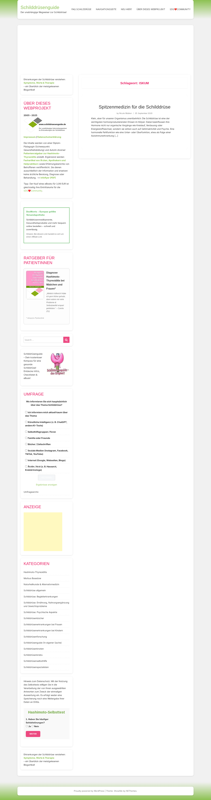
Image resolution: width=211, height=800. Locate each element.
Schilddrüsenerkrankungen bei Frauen (43, 624)
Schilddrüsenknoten (34, 648)
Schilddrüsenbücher (34, 618)
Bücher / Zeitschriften (39, 444)
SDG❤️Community (180, 9)
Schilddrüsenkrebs (33, 655)
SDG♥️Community (33, 190)
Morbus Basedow (32, 578)
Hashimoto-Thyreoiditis (35, 572)
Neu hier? (126, 9)
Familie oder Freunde (39, 438)
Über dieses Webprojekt (151, 9)
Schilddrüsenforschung (35, 636)
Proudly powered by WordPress (89, 791)
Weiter (33, 734)
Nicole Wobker (125, 113)
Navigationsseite (106, 9)
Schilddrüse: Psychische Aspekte (40, 612)
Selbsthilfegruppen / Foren (42, 431)
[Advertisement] (105, 51)
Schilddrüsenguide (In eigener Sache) (43, 642)
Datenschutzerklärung (49, 137)
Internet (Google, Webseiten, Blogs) (47, 460)
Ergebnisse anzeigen (46, 484)
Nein (36, 726)
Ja (29, 726)
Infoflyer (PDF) (48, 177)
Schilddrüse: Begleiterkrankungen (41, 596)
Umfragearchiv (31, 492)
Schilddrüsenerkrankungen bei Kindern (43, 630)
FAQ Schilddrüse (81, 9)
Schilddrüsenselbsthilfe (35, 661)
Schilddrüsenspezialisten (36, 667)
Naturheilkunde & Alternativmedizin (41, 584)
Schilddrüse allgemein (35, 590)
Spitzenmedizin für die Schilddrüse (135, 106)
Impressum (30, 137)
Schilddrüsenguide (40, 7)
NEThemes (131, 791)
